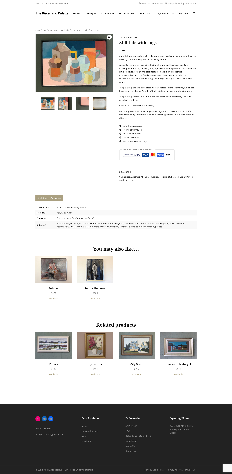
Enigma (53, 288)
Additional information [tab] (49, 198)
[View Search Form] (194, 13)
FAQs (128, 431)
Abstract (135, 177)
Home (76, 13)
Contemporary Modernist (157, 177)
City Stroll (136, 364)
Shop (84, 426)
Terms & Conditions (153, 470)
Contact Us (131, 451)
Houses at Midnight (178, 364)
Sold (121, 180)
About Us (130, 446)
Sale (83, 436)
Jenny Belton (128, 37)
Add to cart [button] (53, 307)
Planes (53, 364)
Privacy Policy (173, 470)
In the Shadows (95, 288)
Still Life (129, 180)
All (142, 177)
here (66, 3)
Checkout (86, 441)
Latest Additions (89, 431)
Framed (175, 177)
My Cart (183, 13)
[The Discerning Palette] (52, 13)
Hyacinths (95, 364)
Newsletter (131, 441)
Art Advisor (107, 13)
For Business (127, 13)
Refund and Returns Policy (139, 436)
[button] (109, 37)
